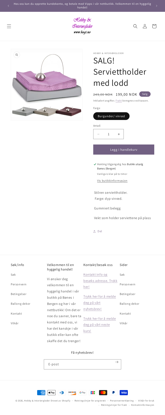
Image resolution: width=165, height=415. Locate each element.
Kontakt (16, 313)
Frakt (119, 100)
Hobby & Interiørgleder (37, 400)
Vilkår (15, 323)
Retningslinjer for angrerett (90, 400)
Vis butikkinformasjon (112, 181)
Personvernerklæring (122, 400)
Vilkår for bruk (146, 400)
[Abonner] (117, 362)
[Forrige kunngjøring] (8, 6)
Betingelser (19, 294)
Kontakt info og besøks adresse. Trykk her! (100, 280)
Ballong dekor (21, 304)
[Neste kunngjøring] (156, 6)
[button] (9, 26)
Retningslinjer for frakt (114, 404)
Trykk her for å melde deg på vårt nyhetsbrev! (99, 302)
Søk (13, 275)
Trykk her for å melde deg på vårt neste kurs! (99, 324)
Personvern (19, 284)
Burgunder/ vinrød (111, 116)
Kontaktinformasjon (142, 404)
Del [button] (100, 231)
